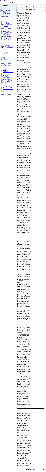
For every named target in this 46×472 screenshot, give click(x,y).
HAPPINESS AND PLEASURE (7, 61)
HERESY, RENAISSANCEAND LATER (8, 66)
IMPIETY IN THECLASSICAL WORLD (8, 80)
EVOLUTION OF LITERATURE (7, 32)
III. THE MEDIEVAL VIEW (7, 52)
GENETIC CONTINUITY (6, 45)
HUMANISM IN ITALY (6, 74)
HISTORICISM (6, 70)
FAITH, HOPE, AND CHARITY (7, 37)
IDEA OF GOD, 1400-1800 (7, 58)
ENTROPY (6, 25)
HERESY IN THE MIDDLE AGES (7, 65)
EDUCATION (6, 21)
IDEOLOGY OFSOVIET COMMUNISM (7, 79)
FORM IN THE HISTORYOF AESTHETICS (8, 38)
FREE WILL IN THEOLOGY (7, 41)
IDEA (7, 76)
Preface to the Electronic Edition (6, 13)
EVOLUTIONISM (6, 33)
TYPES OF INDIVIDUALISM (7, 84)
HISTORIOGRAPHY (6, 71)
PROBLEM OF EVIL (6, 31)
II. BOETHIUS (6, 51)
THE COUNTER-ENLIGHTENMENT (7, 24)
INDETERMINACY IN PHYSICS (7, 83)
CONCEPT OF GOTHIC (7, 60)
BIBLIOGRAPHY (6, 55)
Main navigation (10, 0)
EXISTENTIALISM (6, 34)
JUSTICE (6, 92)
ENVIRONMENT (6, 26)
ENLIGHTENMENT (6, 23)
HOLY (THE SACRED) (6, 73)
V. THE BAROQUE (6, 54)
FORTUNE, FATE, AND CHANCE (7, 39)
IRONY (7, 88)
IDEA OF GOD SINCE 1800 (7, 59)
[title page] (5, 12)
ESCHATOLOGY (6, 30)
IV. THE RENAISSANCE (6, 53)
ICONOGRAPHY (6, 75)
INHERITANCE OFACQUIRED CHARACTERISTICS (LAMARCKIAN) (7, 86)
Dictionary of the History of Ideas (5, 10)
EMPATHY (6, 22)
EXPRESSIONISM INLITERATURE (8, 36)
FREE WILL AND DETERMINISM (8, 40)
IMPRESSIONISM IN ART (7, 81)
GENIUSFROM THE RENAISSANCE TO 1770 (8, 46)
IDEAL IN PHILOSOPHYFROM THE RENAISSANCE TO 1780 (7, 77)
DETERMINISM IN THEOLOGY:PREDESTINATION (7, 17)
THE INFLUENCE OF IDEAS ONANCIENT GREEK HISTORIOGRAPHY (8, 72)
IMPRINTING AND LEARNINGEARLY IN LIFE (8, 82)
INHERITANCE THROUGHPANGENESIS (8, 87)
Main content (6, 0)
